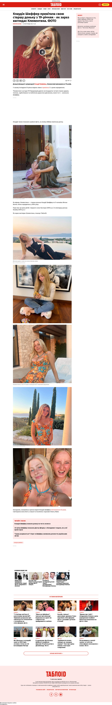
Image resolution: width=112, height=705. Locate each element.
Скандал (39, 9)
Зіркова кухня (56, 9)
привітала (45, 87)
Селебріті (33, 9)
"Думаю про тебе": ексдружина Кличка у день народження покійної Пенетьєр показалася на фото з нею (88, 617)
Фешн (44, 9)
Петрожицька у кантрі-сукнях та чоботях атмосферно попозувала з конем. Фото (88, 643)
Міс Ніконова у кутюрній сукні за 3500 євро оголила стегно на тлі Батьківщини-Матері (22, 643)
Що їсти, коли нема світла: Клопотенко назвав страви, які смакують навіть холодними (87, 33)
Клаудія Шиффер (18, 542)
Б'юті (49, 9)
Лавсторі (63, 9)
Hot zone (69, 9)
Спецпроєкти (77, 9)
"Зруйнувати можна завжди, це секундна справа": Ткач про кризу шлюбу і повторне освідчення (66, 644)
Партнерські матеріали (61, 689)
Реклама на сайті (40, 689)
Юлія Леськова (17, 24)
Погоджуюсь (3, 704)
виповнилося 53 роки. (58, 510)
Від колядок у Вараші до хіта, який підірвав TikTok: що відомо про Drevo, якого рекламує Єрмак (87, 20)
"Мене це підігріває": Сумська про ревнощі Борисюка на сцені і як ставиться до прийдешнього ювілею (44, 617)
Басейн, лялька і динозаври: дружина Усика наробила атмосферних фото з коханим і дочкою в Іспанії (67, 617)
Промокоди (72, 689)
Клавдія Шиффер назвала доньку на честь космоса (32, 524)
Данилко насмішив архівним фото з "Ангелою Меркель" (87, 27)
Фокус (80, 15)
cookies (14, 703)
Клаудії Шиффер (40, 84)
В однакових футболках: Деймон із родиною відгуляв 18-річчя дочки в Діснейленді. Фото (45, 643)
